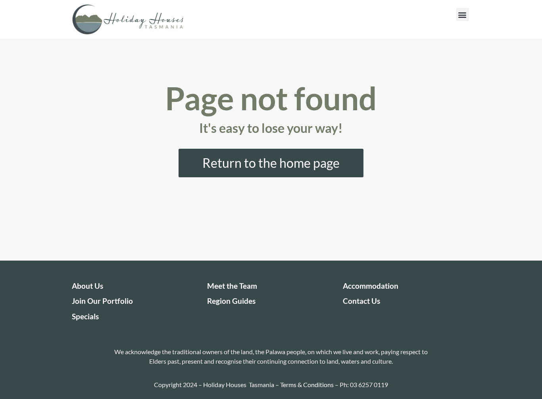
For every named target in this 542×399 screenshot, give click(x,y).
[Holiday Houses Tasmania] (128, 19)
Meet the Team (232, 285)
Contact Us (361, 300)
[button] (462, 14)
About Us (87, 285)
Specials (85, 316)
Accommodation (370, 285)
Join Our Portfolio (102, 300)
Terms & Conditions (307, 384)
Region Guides (231, 300)
